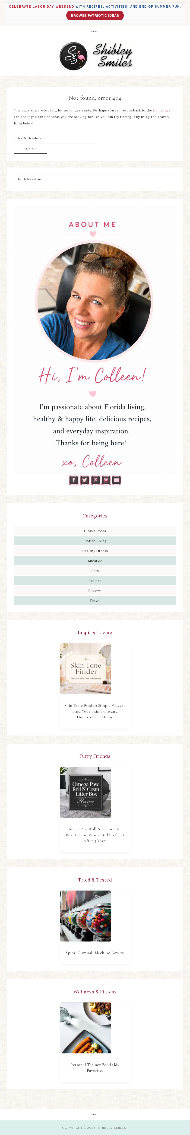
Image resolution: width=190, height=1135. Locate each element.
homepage (162, 110)
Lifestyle (95, 561)
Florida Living (95, 541)
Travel (95, 601)
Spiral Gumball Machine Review (95, 952)
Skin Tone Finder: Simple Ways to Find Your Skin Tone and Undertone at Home (95, 711)
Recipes (95, 581)
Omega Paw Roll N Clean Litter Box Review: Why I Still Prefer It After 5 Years (95, 834)
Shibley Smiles (95, 56)
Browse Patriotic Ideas (95, 15)
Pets (95, 571)
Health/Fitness (95, 551)
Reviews (95, 591)
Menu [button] (95, 31)
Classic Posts (95, 531)
